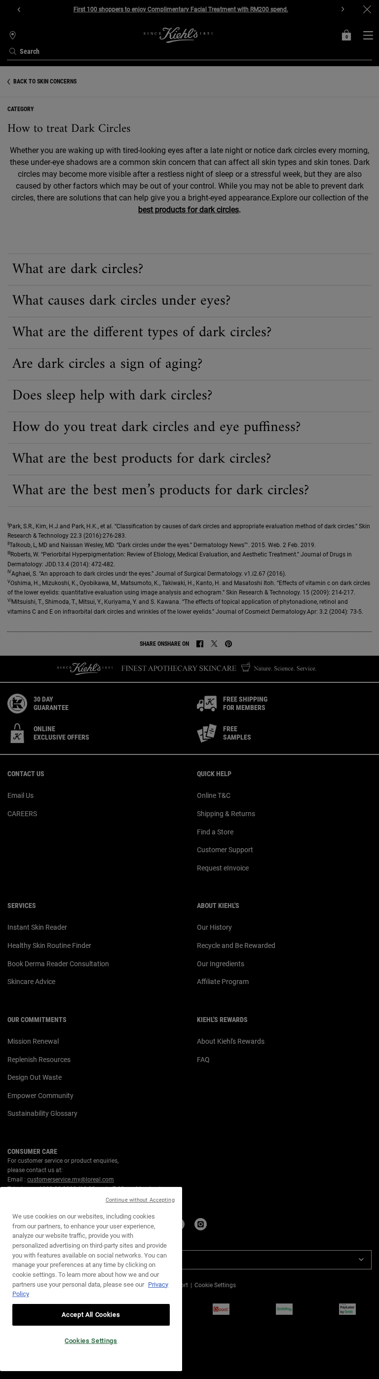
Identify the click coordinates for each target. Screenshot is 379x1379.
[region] (91, 1279)
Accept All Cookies (91, 1314)
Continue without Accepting (140, 1200)
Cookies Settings (91, 1340)
